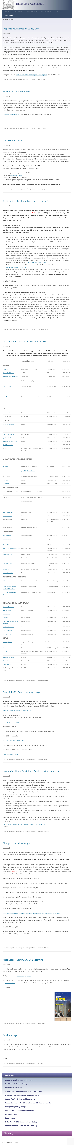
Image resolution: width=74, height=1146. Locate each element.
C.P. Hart (5, 651)
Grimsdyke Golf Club (8, 373)
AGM (57, 12)
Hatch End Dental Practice (10, 441)
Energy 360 (6, 369)
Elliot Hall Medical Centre (9, 434)
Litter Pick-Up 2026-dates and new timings (21, 1122)
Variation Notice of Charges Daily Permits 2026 (18, 711)
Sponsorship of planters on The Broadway (21, 1126)
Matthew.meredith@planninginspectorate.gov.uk (31, 75)
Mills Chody (6, 480)
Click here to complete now (11, 115)
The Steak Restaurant (8, 627)
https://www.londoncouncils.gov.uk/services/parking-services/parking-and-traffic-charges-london (31, 913)
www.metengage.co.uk (24, 976)
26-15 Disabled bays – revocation (13, 740)
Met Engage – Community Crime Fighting (23, 959)
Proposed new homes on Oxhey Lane (21, 28)
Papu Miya (5, 617)
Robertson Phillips (7, 516)
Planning (8, 1133)
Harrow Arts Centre (8, 545)
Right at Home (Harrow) (9, 581)
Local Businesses (46, 12)
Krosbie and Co (7, 413)
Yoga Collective (7, 386)
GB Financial (6, 466)
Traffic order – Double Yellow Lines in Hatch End (26, 201)
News (33, 79)
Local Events (9, 15)
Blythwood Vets (7, 535)
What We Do (18, 12)
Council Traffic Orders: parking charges (22, 692)
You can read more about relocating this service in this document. (24, 824)
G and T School (7, 539)
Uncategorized (21, 79)
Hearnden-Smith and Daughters (11, 548)
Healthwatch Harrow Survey (16, 91)
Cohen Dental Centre (8, 424)
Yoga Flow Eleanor (8, 397)
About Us (8, 12)
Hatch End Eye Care (8, 445)
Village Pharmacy (7, 664)
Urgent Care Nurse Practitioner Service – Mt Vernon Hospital (33, 771)
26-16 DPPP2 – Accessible (11, 722)
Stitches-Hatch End (8, 573)
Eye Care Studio (7, 438)
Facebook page (10, 1035)
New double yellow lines (10, 754)
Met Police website (16, 175)
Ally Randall (6, 483)
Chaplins (5, 648)
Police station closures (14, 140)
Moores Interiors (7, 661)
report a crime (10, 983)
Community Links (32, 12)
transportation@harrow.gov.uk (16, 267)
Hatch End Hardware (8, 657)
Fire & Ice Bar (6, 614)
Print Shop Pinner (7, 563)
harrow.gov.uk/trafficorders (37, 262)
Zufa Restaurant (7, 634)
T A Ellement (6, 558)
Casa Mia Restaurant (8, 607)
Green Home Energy (8, 512)
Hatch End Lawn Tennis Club (10, 376)
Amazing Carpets (7, 642)
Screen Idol (6, 569)
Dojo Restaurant (7, 610)
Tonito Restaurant (7, 630)
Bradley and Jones (7, 554)
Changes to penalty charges (16, 843)
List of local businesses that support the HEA (25, 341)
